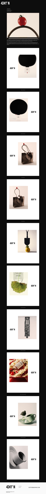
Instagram (20, 487)
